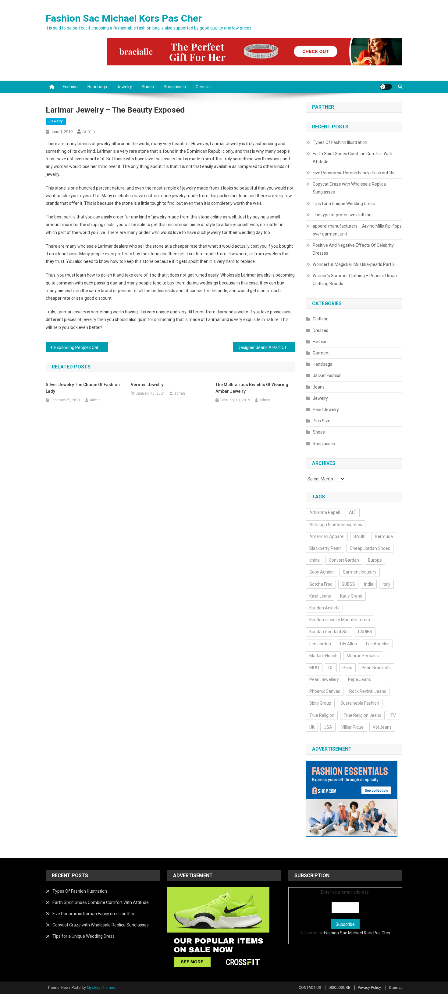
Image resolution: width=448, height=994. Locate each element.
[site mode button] (386, 87)
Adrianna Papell (324, 512)
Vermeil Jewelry (147, 384)
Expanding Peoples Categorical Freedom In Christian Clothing (81, 347)
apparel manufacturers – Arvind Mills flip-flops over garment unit (357, 230)
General (203, 86)
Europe (375, 560)
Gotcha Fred (320, 584)
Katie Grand (351, 596)
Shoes (148, 86)
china (314, 560)
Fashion (70, 86)
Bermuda (384, 536)
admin (88, 131)
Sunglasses (175, 86)
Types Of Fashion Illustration (340, 142)
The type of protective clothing (342, 214)
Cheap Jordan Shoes (370, 548)
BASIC (360, 536)
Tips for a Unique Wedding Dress (344, 203)
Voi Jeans (382, 727)
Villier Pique (352, 727)
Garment (321, 353)
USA (328, 727)
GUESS (348, 584)
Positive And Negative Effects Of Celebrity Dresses (353, 249)
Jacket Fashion (327, 375)
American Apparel (326, 536)
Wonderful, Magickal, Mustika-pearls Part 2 (354, 264)
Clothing (321, 318)
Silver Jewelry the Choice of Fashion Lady (83, 388)
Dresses (320, 330)
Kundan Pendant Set (329, 631)
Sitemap (395, 987)
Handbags (97, 86)
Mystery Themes (101, 987)
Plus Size (321, 420)
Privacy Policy (369, 987)
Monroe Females (363, 655)
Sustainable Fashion (359, 703)
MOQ (314, 667)
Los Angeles (377, 643)
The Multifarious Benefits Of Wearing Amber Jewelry (251, 388)
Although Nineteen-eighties (335, 524)
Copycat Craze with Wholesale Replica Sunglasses (349, 188)
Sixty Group (320, 703)
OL (330, 667)
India (368, 584)
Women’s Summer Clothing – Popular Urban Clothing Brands (355, 279)
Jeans (319, 387)
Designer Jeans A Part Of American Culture (266, 347)
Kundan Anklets (324, 607)
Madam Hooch (323, 655)
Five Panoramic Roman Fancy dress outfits (353, 172)
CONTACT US (310, 987)
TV (393, 715)
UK (312, 727)
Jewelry (124, 86)
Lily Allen (348, 643)
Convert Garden (344, 560)
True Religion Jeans (362, 715)
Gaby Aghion (321, 572)
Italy (386, 584)
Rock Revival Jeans (367, 691)
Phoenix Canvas (324, 691)
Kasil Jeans (320, 596)
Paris (347, 667)
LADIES (365, 631)
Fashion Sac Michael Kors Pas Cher (124, 18)
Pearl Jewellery (324, 679)
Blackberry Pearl (325, 548)
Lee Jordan (320, 643)
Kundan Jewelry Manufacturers (339, 619)
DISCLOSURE (339, 987)
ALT (352, 512)
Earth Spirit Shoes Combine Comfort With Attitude (352, 157)
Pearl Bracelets (376, 667)
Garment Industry (359, 572)
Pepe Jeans (359, 679)
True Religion (321, 715)
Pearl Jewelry (326, 409)
